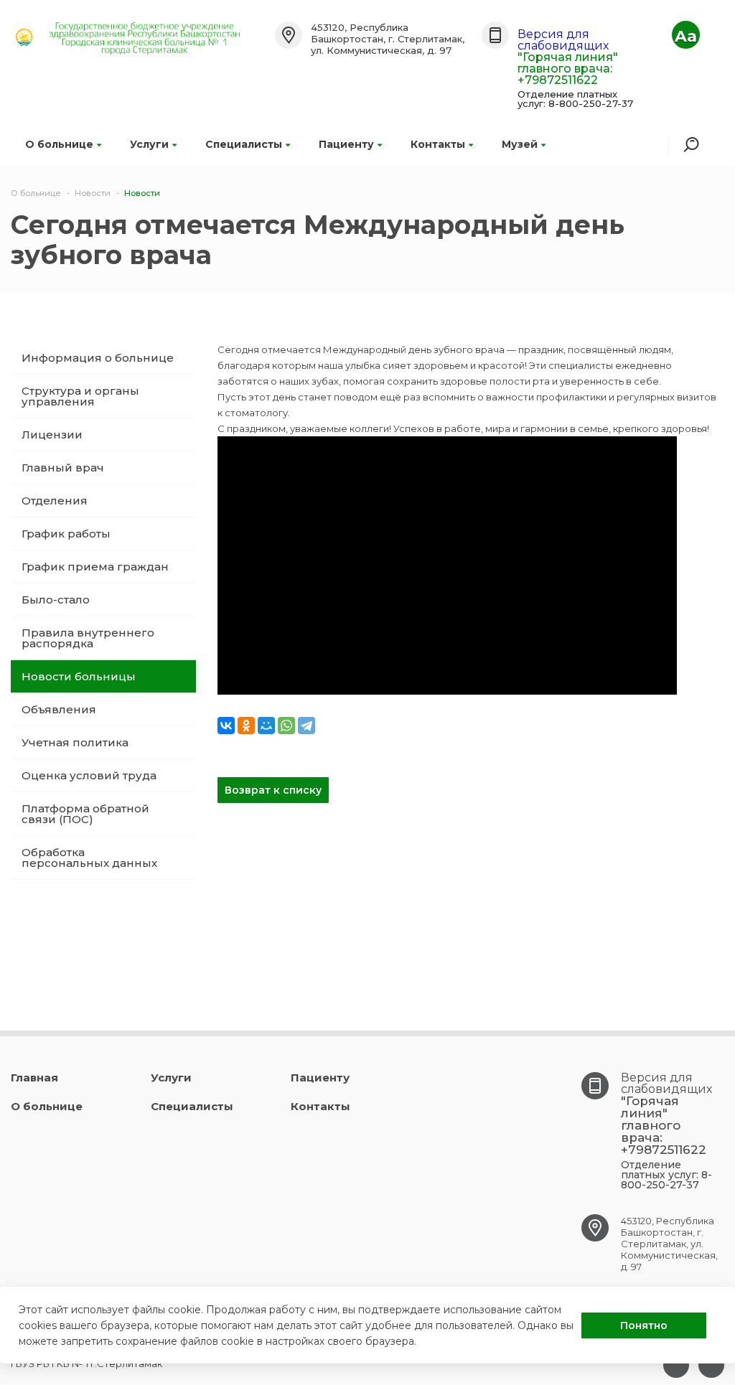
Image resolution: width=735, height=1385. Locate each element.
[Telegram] (306, 725)
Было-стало (56, 599)
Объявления (59, 709)
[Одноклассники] (246, 725)
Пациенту (346, 144)
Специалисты (243, 144)
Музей (520, 144)
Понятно (644, 1325)
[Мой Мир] (266, 725)
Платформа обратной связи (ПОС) (85, 814)
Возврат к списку (273, 790)
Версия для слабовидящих (563, 39)
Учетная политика (75, 742)
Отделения (55, 500)
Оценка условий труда (89, 775)
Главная (34, 1077)
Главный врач (63, 467)
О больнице (59, 144)
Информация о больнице (98, 358)
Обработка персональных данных (89, 857)
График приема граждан (95, 566)
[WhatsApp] (286, 725)
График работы (66, 533)
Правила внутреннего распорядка (88, 638)
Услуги (149, 144)
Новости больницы (79, 676)
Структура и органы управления (80, 396)
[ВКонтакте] (226, 725)
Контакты (438, 144)
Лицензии (52, 434)
